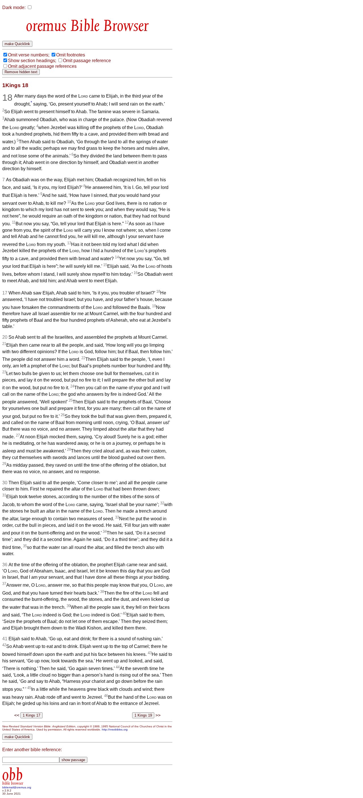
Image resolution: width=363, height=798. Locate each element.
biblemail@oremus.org (16, 787)
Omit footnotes (70, 54)
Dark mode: (14, 7)
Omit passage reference (87, 60)
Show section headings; (32, 60)
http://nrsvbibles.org (115, 729)
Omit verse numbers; (28, 54)
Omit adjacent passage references (42, 66)
